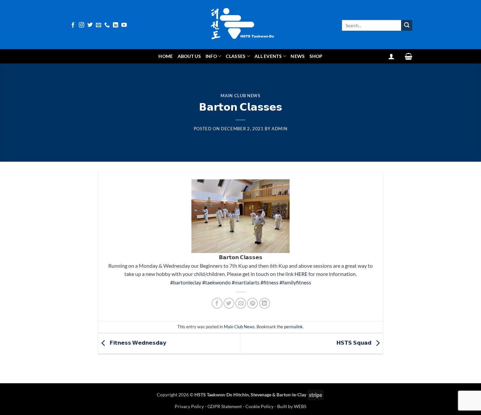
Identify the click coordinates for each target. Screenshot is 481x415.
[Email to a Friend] (240, 303)
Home (165, 56)
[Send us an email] (98, 25)
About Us (189, 56)
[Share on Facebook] (217, 303)
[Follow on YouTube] (124, 25)
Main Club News (240, 95)
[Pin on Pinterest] (252, 303)
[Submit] (406, 25)
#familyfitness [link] (295, 282)
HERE (301, 274)
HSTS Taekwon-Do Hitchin (221, 394)
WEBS (300, 406)
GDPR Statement (224, 406)
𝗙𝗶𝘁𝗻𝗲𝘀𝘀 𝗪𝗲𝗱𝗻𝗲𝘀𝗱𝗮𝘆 (137, 343)
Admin (279, 128)
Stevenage (261, 394)
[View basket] (408, 56)
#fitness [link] (269, 282)
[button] (391, 56)
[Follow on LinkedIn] (115, 25)
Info (211, 56)
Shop (316, 56)
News (298, 56)
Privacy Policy (190, 406)
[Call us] (107, 25)
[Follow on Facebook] (73, 25)
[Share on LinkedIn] (264, 303)
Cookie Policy (259, 406)
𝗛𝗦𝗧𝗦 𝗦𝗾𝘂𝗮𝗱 (354, 343)
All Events (268, 56)
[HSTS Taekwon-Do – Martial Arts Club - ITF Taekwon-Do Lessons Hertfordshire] (240, 24)
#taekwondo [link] (216, 282)
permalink (293, 326)
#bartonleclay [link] (185, 282)
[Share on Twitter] (228, 303)
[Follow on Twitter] (90, 25)
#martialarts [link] (245, 282)
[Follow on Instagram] (81, 25)
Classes (235, 56)
